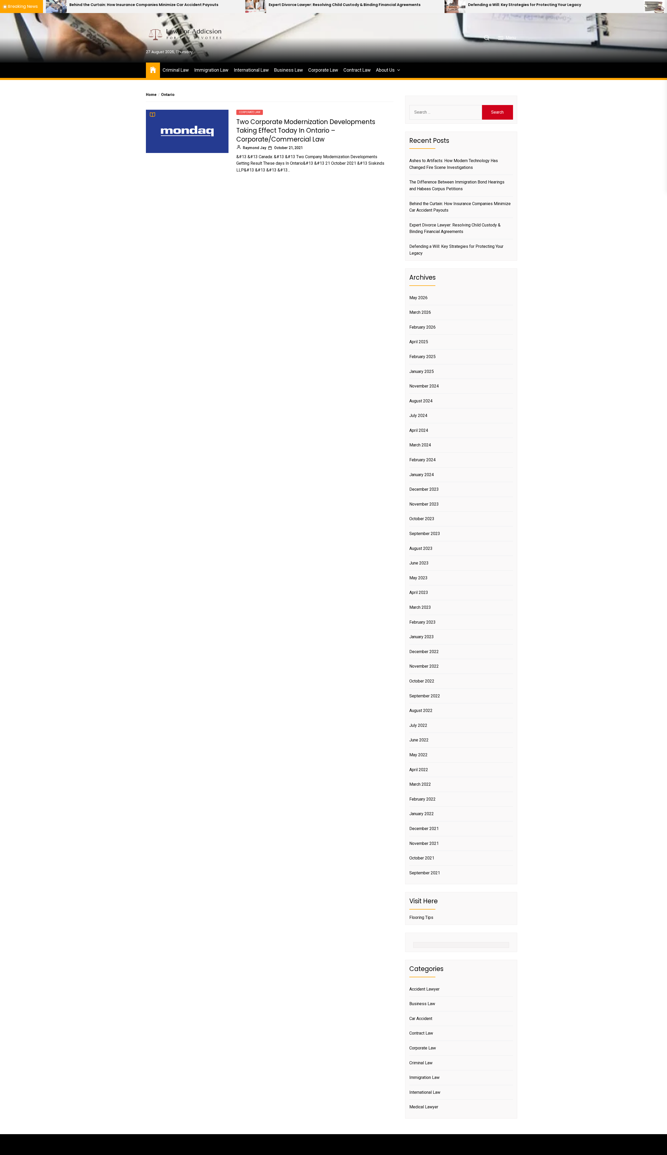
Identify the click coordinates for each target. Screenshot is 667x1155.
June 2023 (419, 563)
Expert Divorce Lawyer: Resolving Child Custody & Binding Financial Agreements (243, 5)
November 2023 (424, 504)
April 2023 (418, 592)
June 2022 (419, 740)
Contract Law (357, 70)
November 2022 (424, 666)
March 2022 (420, 784)
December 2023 (424, 489)
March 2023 (420, 607)
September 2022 (424, 695)
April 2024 (418, 430)
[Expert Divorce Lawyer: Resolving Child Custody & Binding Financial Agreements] (153, 6)
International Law (251, 70)
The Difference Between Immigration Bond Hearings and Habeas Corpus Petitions (456, 185)
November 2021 (424, 843)
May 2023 (418, 577)
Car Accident (420, 1018)
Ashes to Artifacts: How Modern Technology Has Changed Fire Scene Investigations (453, 164)
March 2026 (420, 312)
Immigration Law (211, 70)
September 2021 (424, 872)
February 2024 (422, 459)
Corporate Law (323, 70)
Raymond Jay (254, 148)
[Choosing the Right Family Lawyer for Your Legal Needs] (552, 6)
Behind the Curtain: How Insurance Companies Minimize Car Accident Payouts (460, 207)
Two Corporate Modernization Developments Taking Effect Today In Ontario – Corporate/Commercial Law (305, 131)
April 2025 (418, 341)
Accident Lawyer (424, 989)
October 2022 (421, 681)
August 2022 (421, 710)
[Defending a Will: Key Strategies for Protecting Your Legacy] (353, 6)
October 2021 (421, 858)
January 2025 (421, 371)
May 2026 (418, 297)
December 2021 (424, 828)
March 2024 (420, 445)
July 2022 (418, 725)
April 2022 (418, 769)
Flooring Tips (421, 917)
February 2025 (422, 356)
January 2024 (421, 474)
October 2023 (421, 518)
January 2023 (421, 636)
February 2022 (422, 799)
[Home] (153, 69)
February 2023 (422, 622)
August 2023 (421, 548)
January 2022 (421, 813)
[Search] (486, 38)
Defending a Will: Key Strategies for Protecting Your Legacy (422, 5)
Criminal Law (176, 70)
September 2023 (424, 533)
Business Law (288, 70)
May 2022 (418, 754)
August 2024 (421, 400)
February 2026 (422, 327)
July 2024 (418, 415)
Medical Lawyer (423, 1106)
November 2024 (424, 386)
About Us (385, 70)
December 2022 (424, 651)
